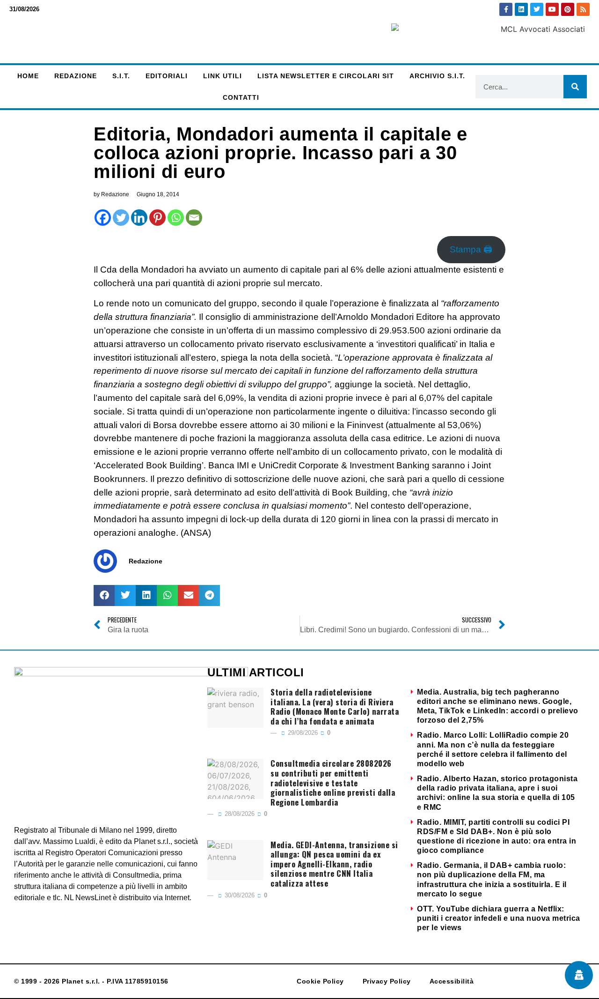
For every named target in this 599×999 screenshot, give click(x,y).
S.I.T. (121, 76)
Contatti (241, 97)
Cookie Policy (320, 981)
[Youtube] (552, 9)
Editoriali (167, 76)
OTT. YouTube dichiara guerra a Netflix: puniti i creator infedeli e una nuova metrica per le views (498, 918)
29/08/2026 (302, 732)
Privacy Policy (387, 981)
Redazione (75, 76)
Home (28, 76)
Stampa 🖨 (471, 249)
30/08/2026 (239, 895)
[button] (104, 595)
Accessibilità (452, 981)
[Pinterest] (567, 9)
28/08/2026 (239, 813)
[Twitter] (536, 9)
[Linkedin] (521, 9)
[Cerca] (575, 86)
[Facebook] (103, 217)
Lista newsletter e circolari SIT (325, 76)
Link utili (222, 76)
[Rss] (583, 9)
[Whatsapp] (176, 217)
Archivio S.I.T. (437, 76)
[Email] (194, 217)
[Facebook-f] (505, 9)
